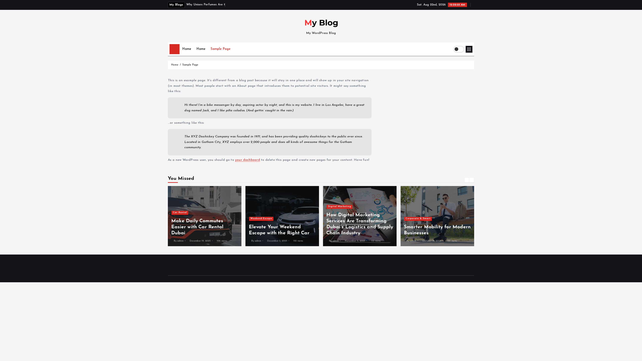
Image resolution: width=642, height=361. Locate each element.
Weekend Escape (261, 218)
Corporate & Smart (418, 218)
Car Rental (180, 212)
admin (180, 241)
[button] (466, 180)
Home (186, 49)
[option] (204, 216)
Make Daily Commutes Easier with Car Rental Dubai (197, 227)
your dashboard (247, 160)
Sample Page (220, 49)
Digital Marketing (339, 206)
